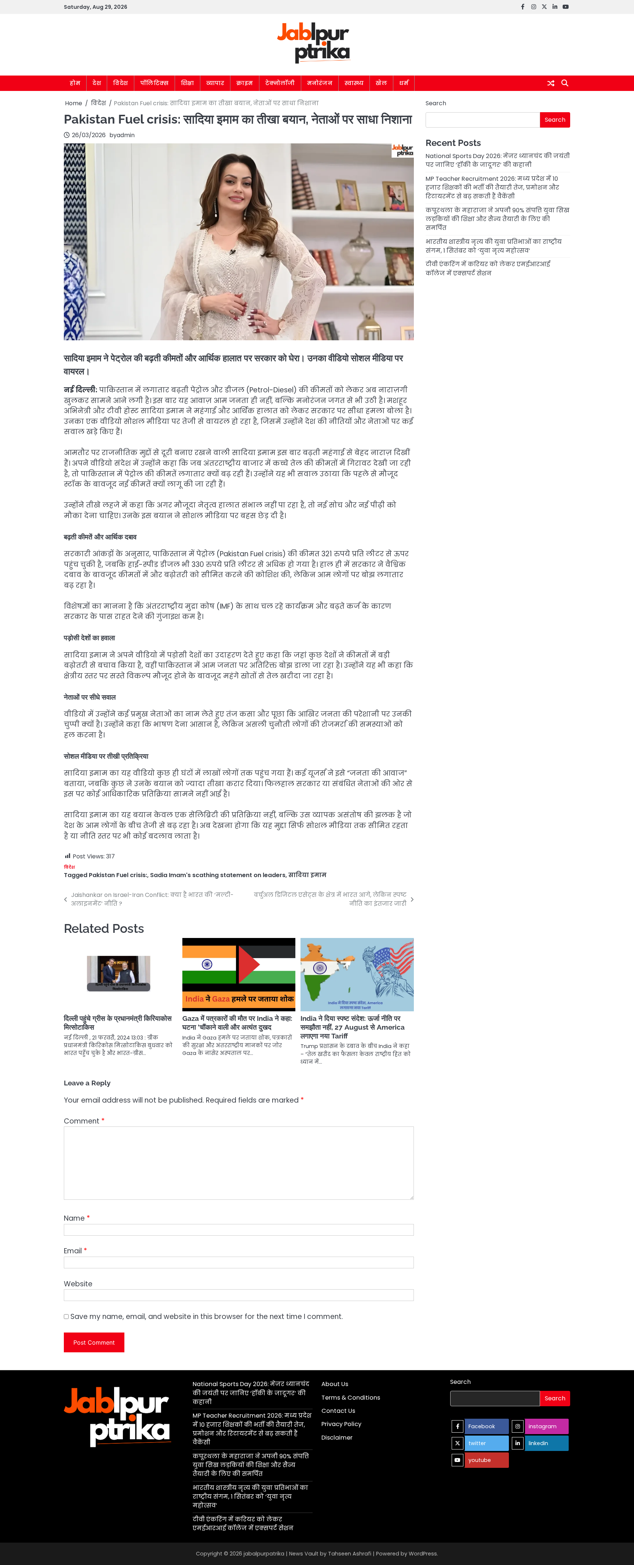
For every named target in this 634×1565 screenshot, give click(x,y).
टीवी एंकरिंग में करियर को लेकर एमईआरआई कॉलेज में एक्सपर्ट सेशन (488, 268)
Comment (84, 1121)
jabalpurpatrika (264, 1553)
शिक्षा (187, 83)
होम (75, 83)
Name (77, 1218)
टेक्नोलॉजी (280, 83)
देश (96, 83)
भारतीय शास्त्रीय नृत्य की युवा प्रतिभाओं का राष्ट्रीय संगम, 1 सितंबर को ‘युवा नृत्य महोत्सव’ (494, 245)
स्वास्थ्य (354, 83)
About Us (334, 1384)
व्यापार (215, 83)
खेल (381, 83)
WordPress (423, 1553)
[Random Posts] (550, 83)
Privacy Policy (341, 1424)
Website (78, 1284)
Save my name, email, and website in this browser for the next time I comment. (206, 1317)
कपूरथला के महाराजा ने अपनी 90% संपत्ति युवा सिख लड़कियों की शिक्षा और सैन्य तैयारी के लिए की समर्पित (497, 219)
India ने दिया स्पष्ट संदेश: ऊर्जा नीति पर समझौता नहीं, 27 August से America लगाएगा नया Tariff (352, 1027)
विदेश (120, 83)
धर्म (403, 83)
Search (436, 103)
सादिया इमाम (307, 875)
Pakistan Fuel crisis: (118, 875)
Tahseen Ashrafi (349, 1553)
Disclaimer (337, 1437)
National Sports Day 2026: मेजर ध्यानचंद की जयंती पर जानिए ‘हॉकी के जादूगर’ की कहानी (498, 160)
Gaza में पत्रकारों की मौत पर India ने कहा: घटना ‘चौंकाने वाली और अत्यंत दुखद (237, 1022)
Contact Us (338, 1411)
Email (75, 1251)
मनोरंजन (320, 83)
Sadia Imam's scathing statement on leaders (217, 875)
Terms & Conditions (350, 1397)
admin (126, 135)
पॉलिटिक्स (154, 83)
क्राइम (244, 83)
